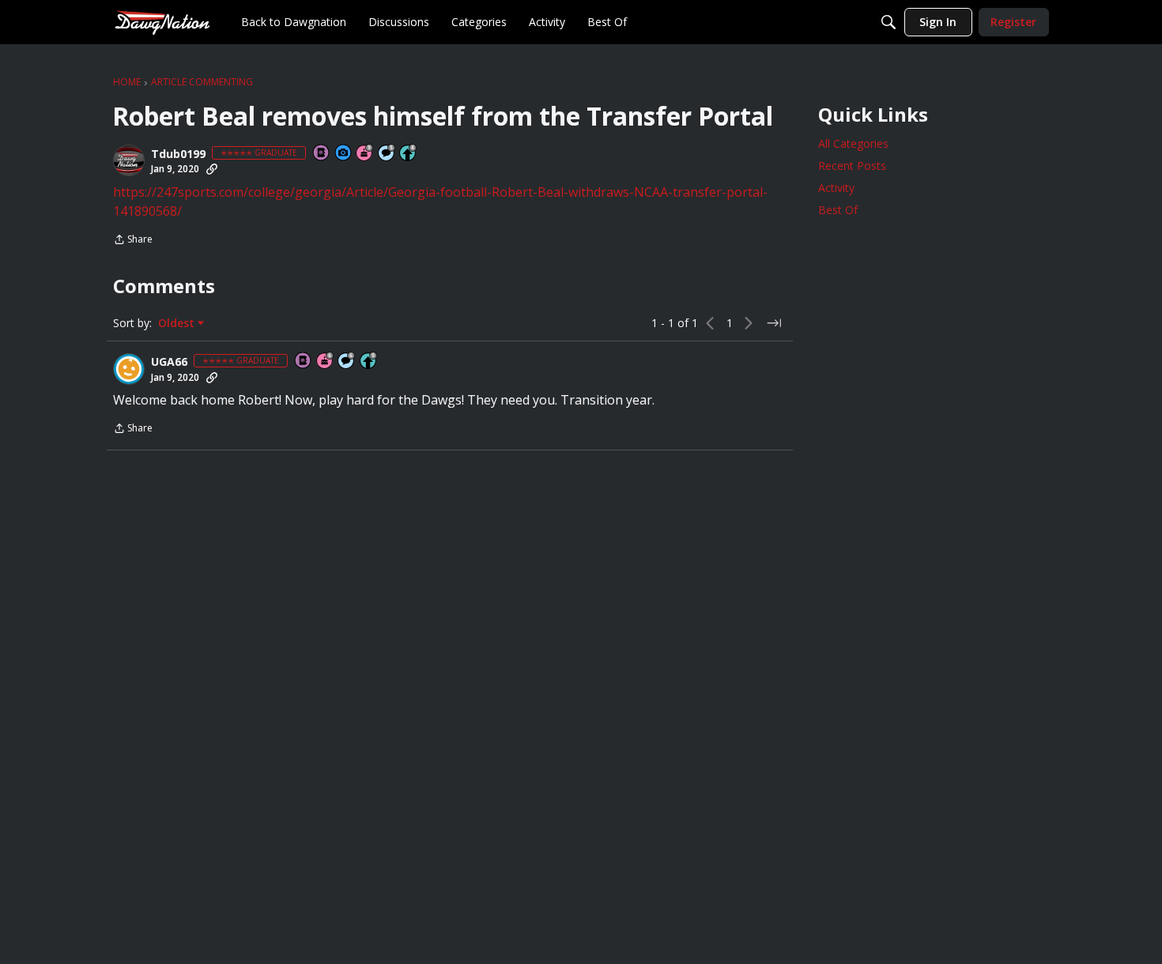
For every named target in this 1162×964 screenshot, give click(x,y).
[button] (129, 160)
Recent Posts (852, 165)
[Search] (888, 22)
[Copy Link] (211, 169)
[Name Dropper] (321, 153)
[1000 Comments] (387, 153)
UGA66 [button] (169, 362)
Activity (836, 187)
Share (133, 240)
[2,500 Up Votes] (408, 153)
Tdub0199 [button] (178, 154)
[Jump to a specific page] (774, 323)
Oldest (178, 323)
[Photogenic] (343, 153)
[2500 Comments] (347, 361)
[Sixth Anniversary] (325, 361)
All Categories (853, 143)
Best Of (838, 209)
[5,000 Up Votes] (369, 361)
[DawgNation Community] (162, 21)
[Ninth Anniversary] (365, 153)
